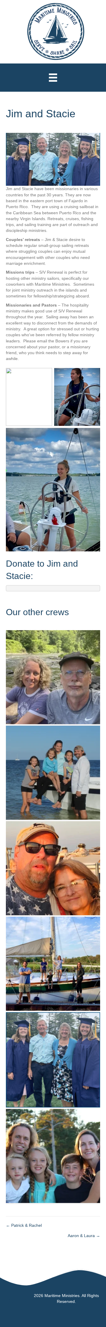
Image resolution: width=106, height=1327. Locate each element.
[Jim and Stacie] (53, 1059)
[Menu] (53, 77)
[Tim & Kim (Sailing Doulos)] (53, 772)
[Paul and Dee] (53, 867)
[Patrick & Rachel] (53, 1155)
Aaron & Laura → (84, 1235)
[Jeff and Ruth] (53, 676)
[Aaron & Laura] (53, 963)
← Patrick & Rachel (24, 1225)
